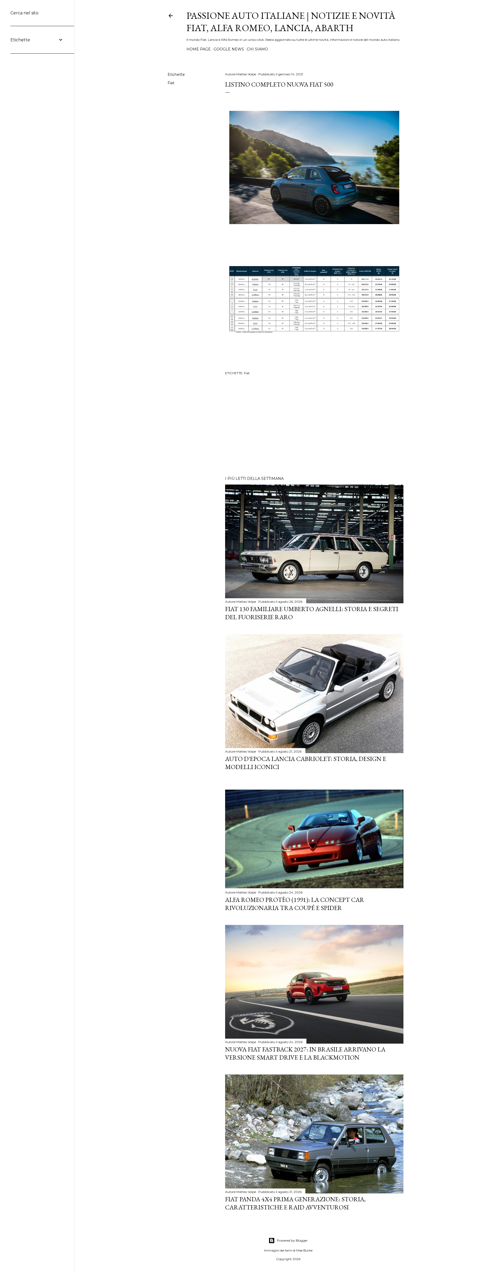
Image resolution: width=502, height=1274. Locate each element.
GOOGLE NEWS (229, 49)
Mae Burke (304, 1250)
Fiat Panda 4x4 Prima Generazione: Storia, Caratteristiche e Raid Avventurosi (295, 1203)
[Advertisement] (314, 426)
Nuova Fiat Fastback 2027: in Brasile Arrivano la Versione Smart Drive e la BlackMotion (305, 1053)
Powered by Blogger (292, 1240)
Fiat (171, 83)
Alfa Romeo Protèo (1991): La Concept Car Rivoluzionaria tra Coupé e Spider (294, 904)
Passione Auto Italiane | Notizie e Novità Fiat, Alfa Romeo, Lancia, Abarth (290, 21)
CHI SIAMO (257, 49)
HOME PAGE (198, 49)
